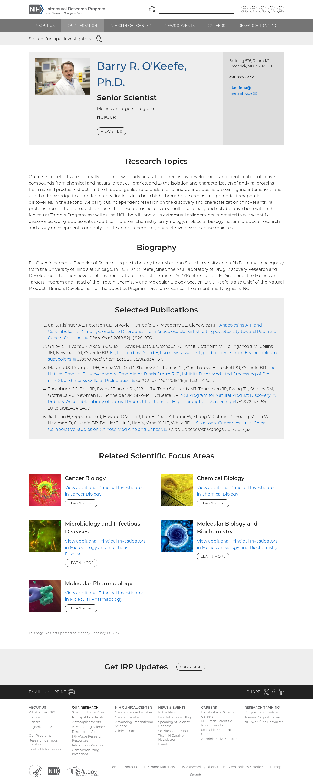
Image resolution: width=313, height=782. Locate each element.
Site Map (274, 767)
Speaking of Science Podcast (174, 724)
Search (195, 775)
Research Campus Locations (43, 742)
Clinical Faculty (127, 717)
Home (114, 767)
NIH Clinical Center (131, 25)
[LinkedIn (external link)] (280, 9)
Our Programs (40, 735)
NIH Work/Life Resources (263, 722)
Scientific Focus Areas (89, 712)
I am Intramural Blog (174, 717)
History (34, 717)
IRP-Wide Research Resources (87, 738)
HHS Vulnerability (201, 767)
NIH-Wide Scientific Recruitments (216, 723)
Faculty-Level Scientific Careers (219, 714)
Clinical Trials (125, 731)
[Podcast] (244, 9)
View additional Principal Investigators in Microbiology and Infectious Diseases (105, 547)
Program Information (261, 712)
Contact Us (131, 767)
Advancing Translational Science (134, 724)
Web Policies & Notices (246, 767)
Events (163, 744)
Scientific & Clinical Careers (216, 732)
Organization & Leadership (41, 729)
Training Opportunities (262, 717)
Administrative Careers (219, 739)
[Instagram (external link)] (253, 9)
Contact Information (45, 749)
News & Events (180, 25)
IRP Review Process (87, 745)
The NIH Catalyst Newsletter (171, 737)
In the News (167, 712)
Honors (34, 722)
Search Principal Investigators (60, 38)
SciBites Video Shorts (174, 731)
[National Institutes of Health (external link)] (54, 771)
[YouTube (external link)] (271, 9)
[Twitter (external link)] (262, 9)
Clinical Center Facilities (134, 712)
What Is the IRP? (42, 712)
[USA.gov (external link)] (83, 771)
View (113, 132)
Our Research (82, 25)
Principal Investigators (89, 717)
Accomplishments (86, 722)
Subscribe (190, 667)
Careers (216, 25)
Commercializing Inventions (85, 752)
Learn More (81, 503)
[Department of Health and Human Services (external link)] (35, 771)
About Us (45, 25)
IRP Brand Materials (159, 767)
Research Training (257, 25)
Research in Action (87, 732)
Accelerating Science (88, 727)
